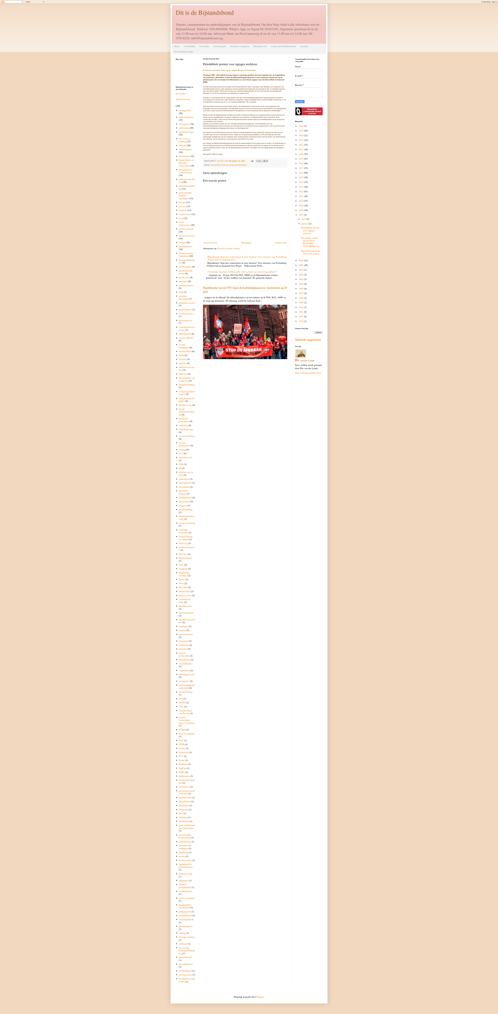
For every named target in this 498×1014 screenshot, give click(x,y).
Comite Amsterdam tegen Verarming (186, 720)
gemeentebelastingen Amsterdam (187, 827)
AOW (181, 355)
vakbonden (184, 127)
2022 (301, 144)
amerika (182, 363)
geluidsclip (184, 821)
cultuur (182, 242)
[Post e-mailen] (252, 160)
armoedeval (184, 786)
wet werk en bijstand (184, 140)
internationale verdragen (185, 847)
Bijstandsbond (185, 557)
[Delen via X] (262, 161)
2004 (301, 269)
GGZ (181, 740)
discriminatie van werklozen (187, 379)
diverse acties (185, 595)
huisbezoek (184, 277)
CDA (181, 706)
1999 (301, 288)
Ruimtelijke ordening (184, 574)
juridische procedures (184, 420)
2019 (301, 158)
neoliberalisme (185, 891)
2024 (301, 135)
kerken (182, 856)
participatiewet (185, 246)
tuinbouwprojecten (187, 549)
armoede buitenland (184, 297)
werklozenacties (186, 285)
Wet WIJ (183, 587)
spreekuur (304, 46)
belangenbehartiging (187, 261)
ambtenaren (184, 775)
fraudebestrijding (187, 384)
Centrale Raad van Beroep (185, 712)
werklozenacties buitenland (186, 255)
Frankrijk (183, 568)
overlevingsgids (219, 46)
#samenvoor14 (185, 457)
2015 (301, 177)
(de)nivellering (185, 691)
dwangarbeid (185, 110)
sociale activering (187, 522)
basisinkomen (185, 482)
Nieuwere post (210, 242)
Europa (182, 202)
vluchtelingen (185, 970)
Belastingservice (260, 46)
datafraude (184, 805)
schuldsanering (186, 429)
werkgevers (184, 681)
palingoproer (185, 911)
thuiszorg (183, 543)
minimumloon (185, 320)
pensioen (183, 648)
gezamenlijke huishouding (185, 836)
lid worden (181, 93)
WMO (182, 772)
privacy (182, 206)
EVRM (182, 729)
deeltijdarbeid (185, 497)
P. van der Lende (306, 360)
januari (305, 223)
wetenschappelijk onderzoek (187, 686)
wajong (182, 449)
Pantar (182, 760)
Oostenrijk (184, 752)
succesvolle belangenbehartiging (187, 950)
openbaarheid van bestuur (185, 906)
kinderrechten (185, 860)
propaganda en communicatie (185, 171)
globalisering (185, 841)
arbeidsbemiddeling (187, 187)
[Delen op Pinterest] (267, 161)
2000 (301, 283)
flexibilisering (185, 404)
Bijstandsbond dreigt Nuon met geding (310, 252)
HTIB (181, 744)
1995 (301, 302)
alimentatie (184, 478)
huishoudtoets (185, 309)
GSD (181, 292)
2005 (301, 265)
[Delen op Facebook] (264, 161)
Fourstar (225, 164)
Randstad (183, 764)
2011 (301, 196)
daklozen (183, 373)
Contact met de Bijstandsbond (283, 46)
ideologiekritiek (186, 612)
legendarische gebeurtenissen (186, 865)
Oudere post (281, 242)
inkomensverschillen (187, 621)
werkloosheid (185, 351)
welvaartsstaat (185, 974)
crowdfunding (189, 46)
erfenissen (183, 809)
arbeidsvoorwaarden (186, 369)
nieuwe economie (187, 897)
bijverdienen (184, 801)
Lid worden (204, 46)
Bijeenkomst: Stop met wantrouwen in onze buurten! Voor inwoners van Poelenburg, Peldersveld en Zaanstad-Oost (247, 258)
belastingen (184, 486)
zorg (181, 218)
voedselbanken (185, 663)
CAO (181, 564)
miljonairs (183, 880)
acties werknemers (184, 223)
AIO (181, 698)
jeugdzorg (183, 852)
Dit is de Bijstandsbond (205, 12)
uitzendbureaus (186, 964)
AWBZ (182, 702)
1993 (301, 311)
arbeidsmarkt (185, 333)
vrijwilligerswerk (187, 674)
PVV (181, 756)
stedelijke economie (183, 531)
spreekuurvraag (183, 99)
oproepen (183, 281)
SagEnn (182, 768)
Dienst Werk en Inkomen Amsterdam (186, 162)
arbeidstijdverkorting (187, 781)
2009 (301, 205)
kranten (182, 630)
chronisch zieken (187, 235)
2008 (301, 210)
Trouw (182, 579)
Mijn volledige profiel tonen (308, 372)
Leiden (182, 748)
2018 (301, 163)
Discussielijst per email (183, 51)
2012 (301, 191)
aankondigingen (186, 117)
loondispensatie (186, 313)
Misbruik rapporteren (308, 340)
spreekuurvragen (186, 131)
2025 (301, 130)
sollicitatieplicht (186, 919)
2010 (301, 200)
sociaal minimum (187, 435)
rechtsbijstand (185, 915)
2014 (301, 182)
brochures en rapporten (239, 46)
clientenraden (185, 266)
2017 (301, 168)
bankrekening (185, 797)
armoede (183, 210)
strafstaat (183, 943)
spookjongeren (185, 926)
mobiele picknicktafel (185, 886)
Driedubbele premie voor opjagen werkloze (310, 230)
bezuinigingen (185, 149)
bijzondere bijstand (184, 492)
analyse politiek (186, 228)
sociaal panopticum (184, 444)
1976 (301, 321)
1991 (301, 316)
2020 (301, 154)
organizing (184, 644)
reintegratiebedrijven (238, 164)
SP (180, 468)
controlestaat (185, 214)
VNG (181, 583)
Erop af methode (186, 733)
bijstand (182, 145)
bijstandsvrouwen (187, 302)
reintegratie (184, 123)
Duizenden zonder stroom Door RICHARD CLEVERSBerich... (311, 242)
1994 (301, 307)
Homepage (246, 242)
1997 (301, 293)
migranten (183, 640)
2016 (301, 172)
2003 (301, 274)
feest (181, 813)
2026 (301, 125)
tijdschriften (184, 659)
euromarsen (184, 501)
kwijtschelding (185, 509)
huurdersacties (185, 605)
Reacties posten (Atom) (229, 248)
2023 (301, 140)
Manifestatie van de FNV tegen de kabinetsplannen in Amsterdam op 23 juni (245, 289)
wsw (181, 453)
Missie (176, 46)
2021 (301, 149)
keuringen (183, 626)
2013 (301, 186)
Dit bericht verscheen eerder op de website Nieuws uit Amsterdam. (230, 70)
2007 (301, 214)
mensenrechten (186, 634)
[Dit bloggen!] (259, 161)
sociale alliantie (186, 337)
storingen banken (187, 936)
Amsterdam (216, 164)
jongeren (183, 505)
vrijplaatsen (184, 670)
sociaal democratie (184, 654)
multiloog (183, 425)
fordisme (183, 817)
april (304, 218)
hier (214, 154)
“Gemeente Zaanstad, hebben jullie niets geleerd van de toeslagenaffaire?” (243, 271)
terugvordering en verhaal (185, 538)
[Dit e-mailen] (257, 161)
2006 (301, 260)
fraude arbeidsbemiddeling (187, 411)
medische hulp (185, 873)
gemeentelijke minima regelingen (185, 195)
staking (182, 932)
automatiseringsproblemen (187, 792)
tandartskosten (185, 957)
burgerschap (184, 591)
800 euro (183, 553)
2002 (301, 279)
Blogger (260, 996)
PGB (181, 464)
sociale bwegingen (184, 346)
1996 (301, 297)
